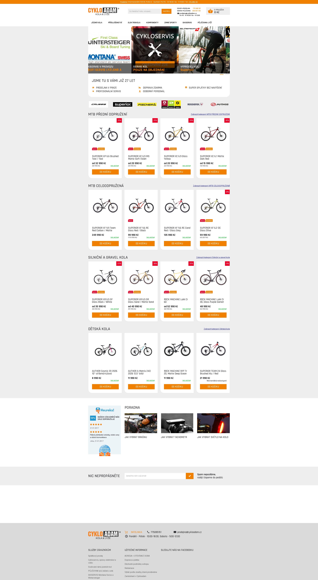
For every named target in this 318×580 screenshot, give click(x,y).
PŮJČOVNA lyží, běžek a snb (100, 571)
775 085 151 (193, 2)
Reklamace (129, 568)
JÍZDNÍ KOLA (96, 22)
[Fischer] (147, 104)
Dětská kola (99, 328)
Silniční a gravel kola (108, 257)
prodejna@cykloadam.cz (188, 13)
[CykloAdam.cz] (103, 11)
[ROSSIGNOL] (195, 104)
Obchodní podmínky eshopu (137, 564)
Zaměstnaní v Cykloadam (135, 576)
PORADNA (132, 407)
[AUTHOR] (219, 104)
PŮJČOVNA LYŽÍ (205, 22)
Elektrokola (134, 22)
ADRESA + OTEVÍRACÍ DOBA (137, 556)
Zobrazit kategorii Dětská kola (217, 329)
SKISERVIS (187, 22)
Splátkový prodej (95, 556)
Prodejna (123, 2)
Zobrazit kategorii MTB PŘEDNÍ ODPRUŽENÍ (210, 114)
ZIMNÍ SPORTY (170, 22)
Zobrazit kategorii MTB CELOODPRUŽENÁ (211, 186)
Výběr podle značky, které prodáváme (141, 572)
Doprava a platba (132, 560)
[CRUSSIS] (98, 104)
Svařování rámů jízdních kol (100, 567)
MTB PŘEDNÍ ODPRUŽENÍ (107, 114)
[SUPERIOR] (122, 104)
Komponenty (152, 22)
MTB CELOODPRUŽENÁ (106, 185)
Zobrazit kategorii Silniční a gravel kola (213, 257)
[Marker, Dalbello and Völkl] (171, 104)
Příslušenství (115, 22)
